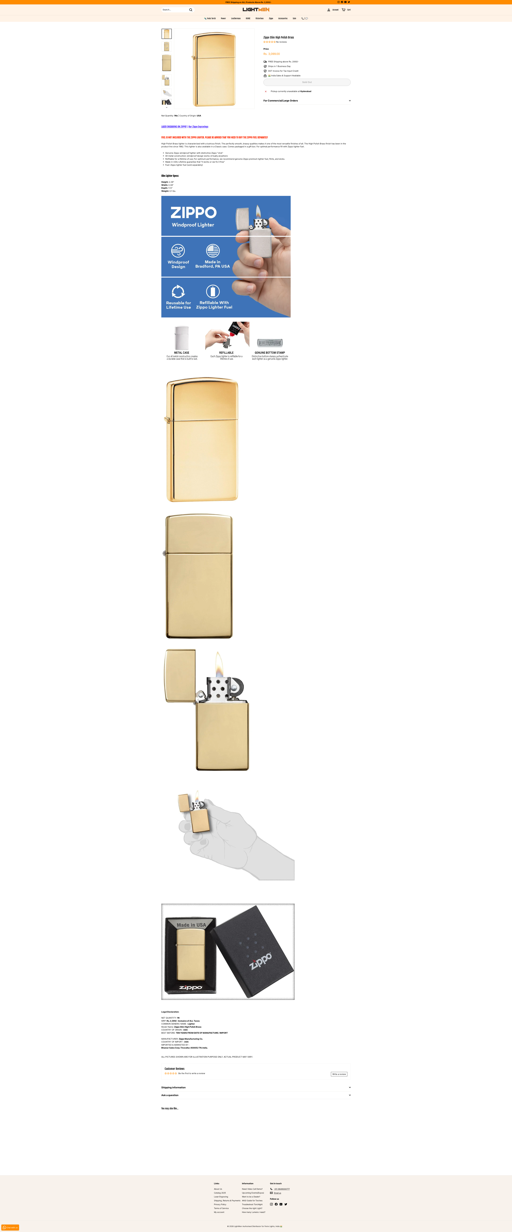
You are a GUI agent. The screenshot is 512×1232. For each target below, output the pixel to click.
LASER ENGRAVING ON (174, 126)
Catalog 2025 (220, 1193)
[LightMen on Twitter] (285, 1204)
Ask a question (169, 1095)
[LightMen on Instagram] (271, 1204)
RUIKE (248, 18)
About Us (218, 1189)
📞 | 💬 (304, 18)
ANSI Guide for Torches (252, 1200)
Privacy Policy (220, 1204)
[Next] (166, 107)
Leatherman (236, 18)
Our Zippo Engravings (198, 126)
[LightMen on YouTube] (281, 1204)
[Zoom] (214, 69)
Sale (294, 18)
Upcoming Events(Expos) (253, 1193)
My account (219, 1212)
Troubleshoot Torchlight (252, 1204)
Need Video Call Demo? (252, 1189)
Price (266, 49)
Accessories (282, 18)
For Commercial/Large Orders (280, 100)
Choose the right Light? (252, 1208)
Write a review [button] (339, 1074)
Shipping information (173, 1087)
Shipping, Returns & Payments (227, 1200)
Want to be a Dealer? (251, 1197)
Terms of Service (221, 1208)
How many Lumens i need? (253, 1212)
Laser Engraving (221, 1197)
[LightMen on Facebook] (276, 1204)
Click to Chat (263, 2)
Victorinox (260, 18)
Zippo (271, 18)
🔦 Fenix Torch (210, 18)
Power (223, 18)
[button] (269, 42)
